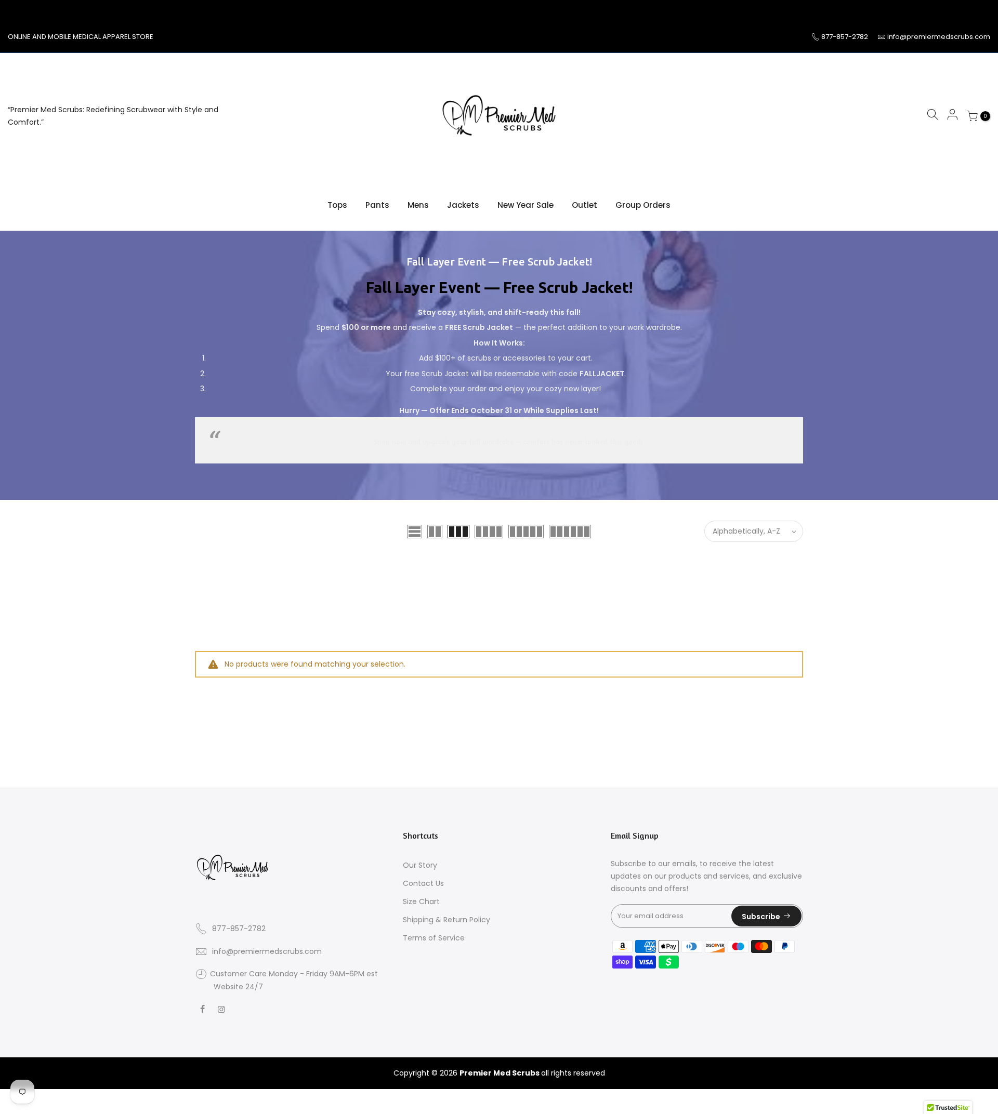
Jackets (463, 205)
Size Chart (421, 901)
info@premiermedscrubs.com (938, 37)
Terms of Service (434, 938)
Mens (418, 205)
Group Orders (643, 205)
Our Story (420, 865)
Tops (337, 205)
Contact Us (423, 883)
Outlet (584, 205)
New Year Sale (525, 205)
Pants (377, 205)
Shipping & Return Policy (446, 919)
